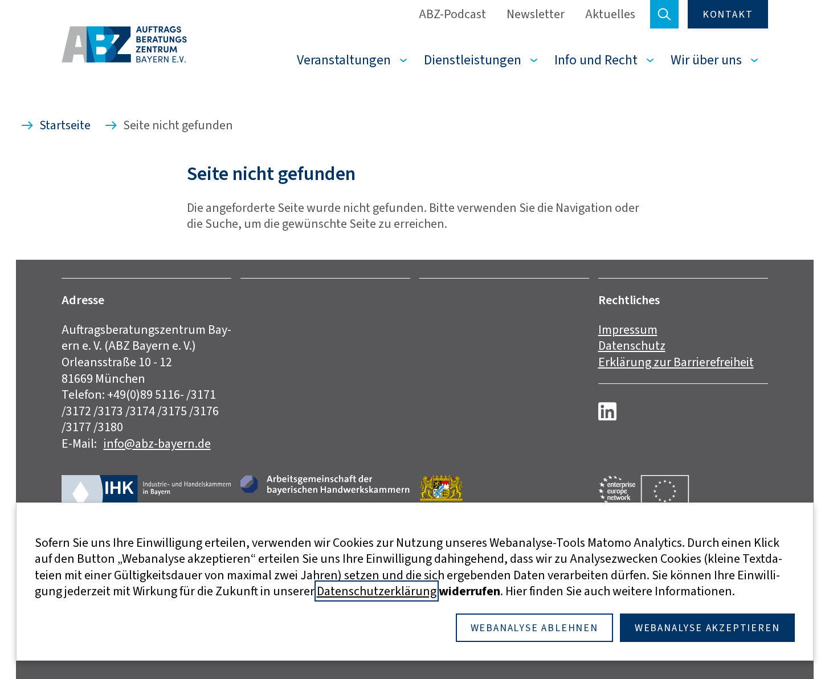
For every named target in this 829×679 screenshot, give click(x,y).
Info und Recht (596, 60)
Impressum (628, 329)
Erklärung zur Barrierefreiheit (676, 362)
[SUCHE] (664, 14)
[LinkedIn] (607, 411)
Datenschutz (631, 345)
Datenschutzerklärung (376, 591)
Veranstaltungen (344, 60)
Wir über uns (706, 60)
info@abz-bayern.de (157, 443)
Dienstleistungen (472, 60)
